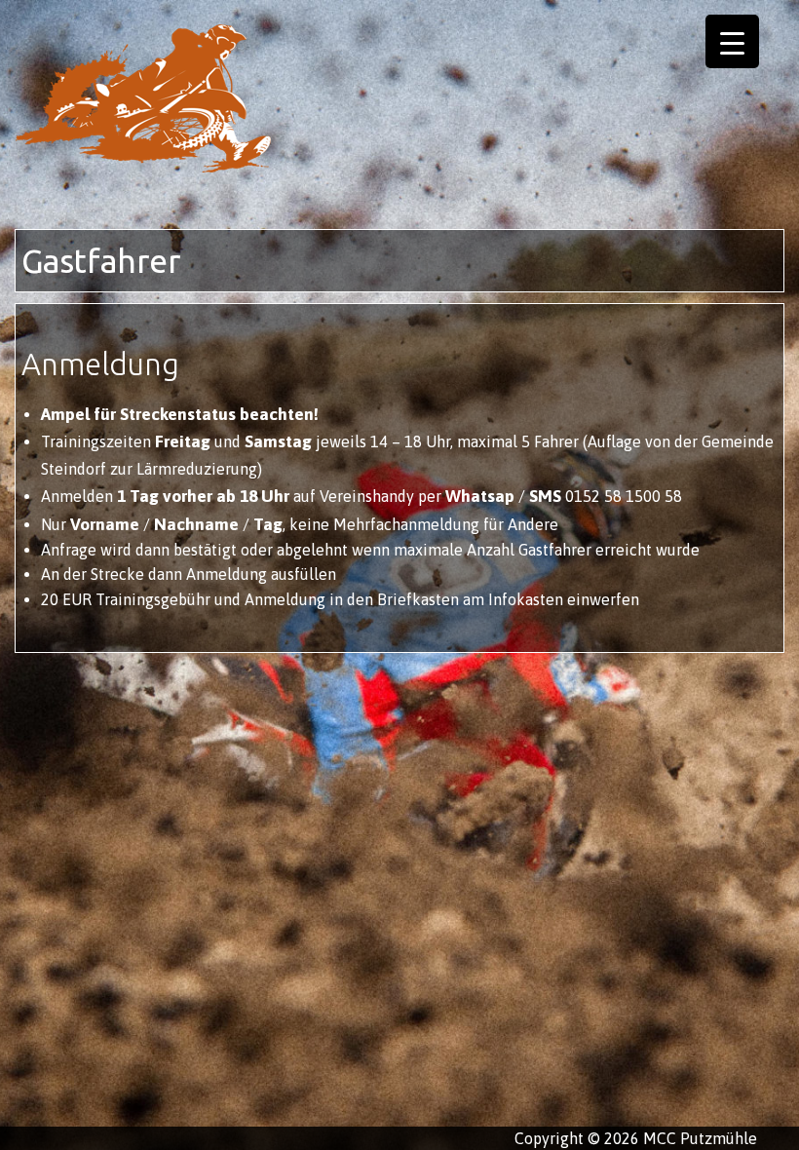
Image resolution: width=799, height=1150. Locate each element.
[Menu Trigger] (732, 41)
